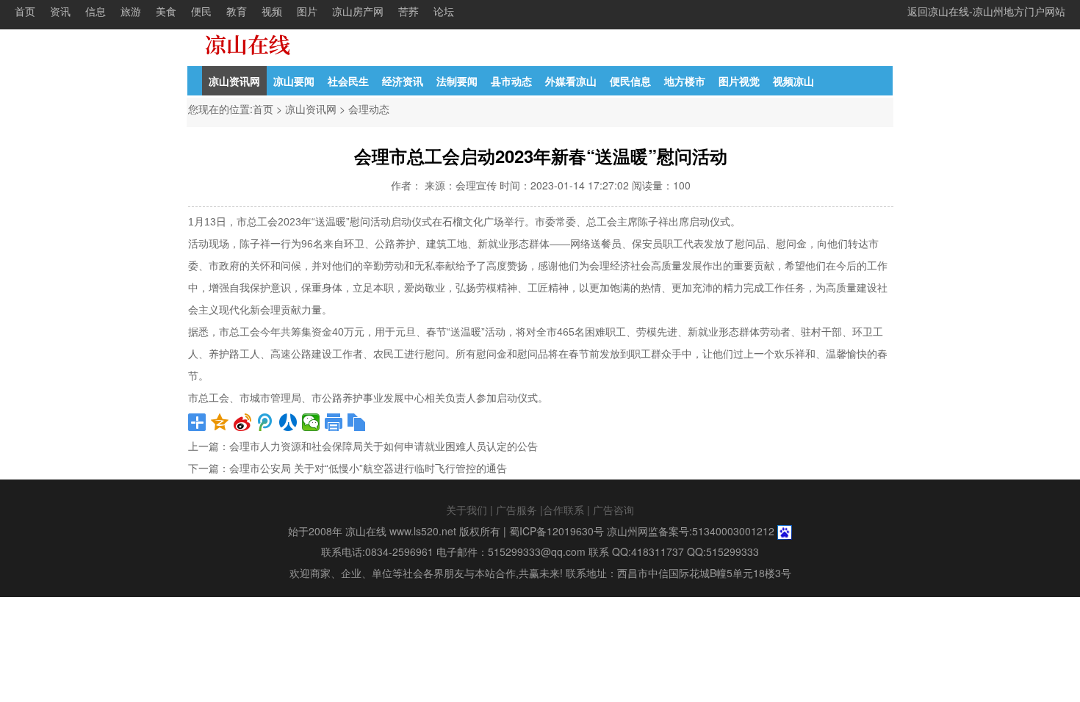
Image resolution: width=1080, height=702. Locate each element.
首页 (25, 11)
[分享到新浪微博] (243, 422)
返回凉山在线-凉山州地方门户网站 (986, 11)
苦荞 (408, 11)
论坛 (443, 11)
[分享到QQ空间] (220, 422)
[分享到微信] (311, 422)
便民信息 (630, 80)
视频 (272, 11)
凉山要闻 (293, 80)
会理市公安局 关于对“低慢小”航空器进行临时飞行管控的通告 (368, 468)
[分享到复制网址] (357, 422)
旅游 (130, 11)
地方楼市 (684, 80)
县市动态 (511, 80)
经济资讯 (402, 80)
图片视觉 (739, 80)
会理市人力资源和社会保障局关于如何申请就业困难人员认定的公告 (383, 446)
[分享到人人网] (288, 422)
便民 (201, 11)
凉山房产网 (358, 11)
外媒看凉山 (571, 80)
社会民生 (348, 80)
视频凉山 (793, 80)
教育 (236, 11)
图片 (307, 11)
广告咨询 (613, 509)
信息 (95, 11)
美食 (166, 11)
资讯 (60, 11)
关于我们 (466, 509)
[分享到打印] (334, 422)
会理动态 (368, 108)
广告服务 (516, 509)
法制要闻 (457, 80)
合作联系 (563, 509)
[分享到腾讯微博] (265, 422)
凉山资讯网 (234, 80)
